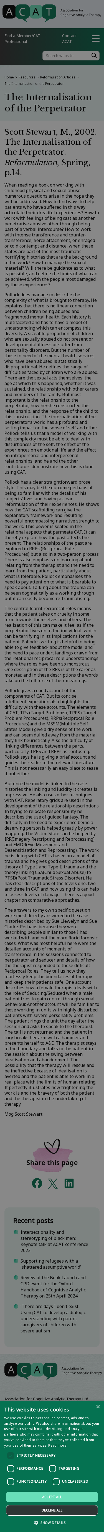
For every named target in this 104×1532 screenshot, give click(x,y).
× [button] (98, 1407)
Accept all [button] (52, 1497)
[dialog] (52, 1466)
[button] (52, 1522)
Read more (57, 1445)
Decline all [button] (52, 1510)
